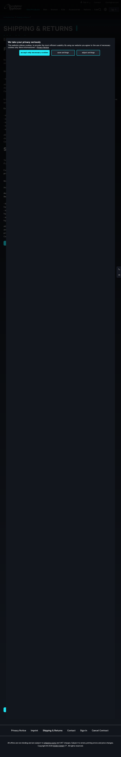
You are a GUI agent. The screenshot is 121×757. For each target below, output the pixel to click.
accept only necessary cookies (34, 53)
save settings (63, 53)
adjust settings (88, 53)
